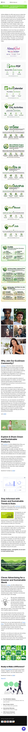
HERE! (4, 414)
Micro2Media (9, 669)
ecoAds (8, 585)
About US (3, 678)
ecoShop (5, 444)
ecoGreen (3, 366)
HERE (13, 470)
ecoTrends (17, 506)
